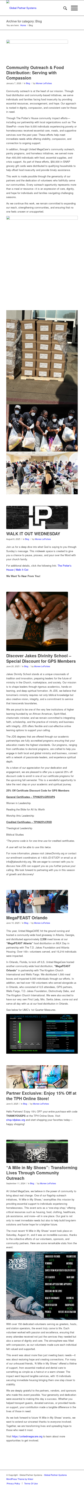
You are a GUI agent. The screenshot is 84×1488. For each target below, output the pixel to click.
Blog (28, 83)
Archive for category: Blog (24, 21)
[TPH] (37, 517)
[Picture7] (37, 901)
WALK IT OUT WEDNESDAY (33, 533)
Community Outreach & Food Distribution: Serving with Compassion (35, 72)
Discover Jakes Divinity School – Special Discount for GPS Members (41, 658)
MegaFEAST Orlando (26, 917)
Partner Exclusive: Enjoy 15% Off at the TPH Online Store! (41, 1095)
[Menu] (72, 8)
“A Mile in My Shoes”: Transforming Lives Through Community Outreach (41, 1172)
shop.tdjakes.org (15, 1120)
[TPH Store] (37, 1076)
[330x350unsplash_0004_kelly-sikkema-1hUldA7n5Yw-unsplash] (37, 621)
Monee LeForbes (44, 83)
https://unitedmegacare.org (27, 1436)
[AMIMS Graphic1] (37, 1151)
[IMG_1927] (37, 51)
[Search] (63, 8)
